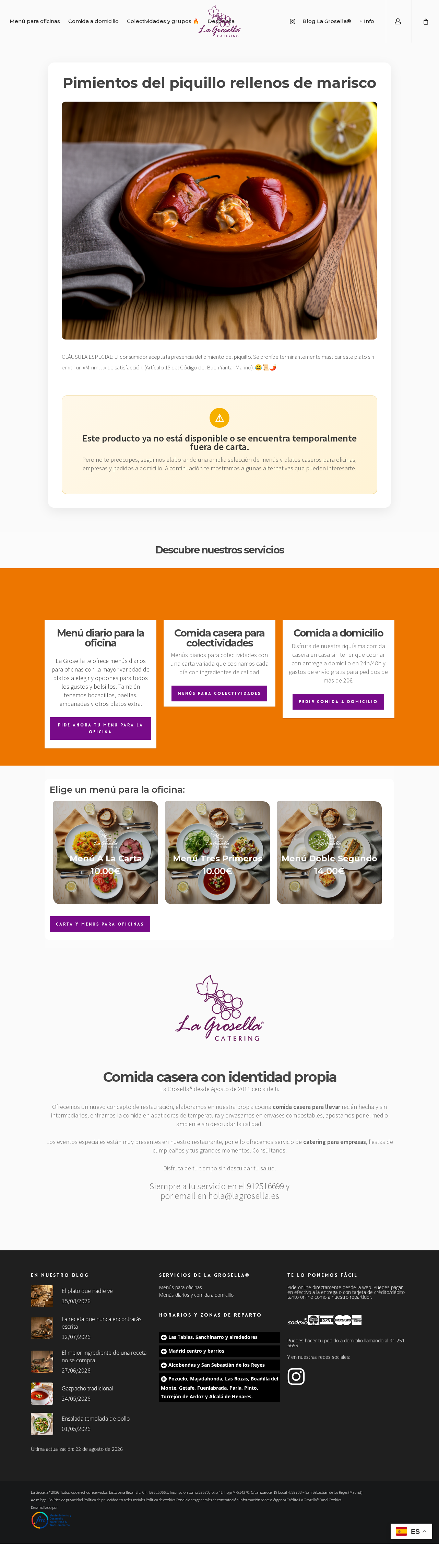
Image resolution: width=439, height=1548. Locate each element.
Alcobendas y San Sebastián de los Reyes (216, 1365)
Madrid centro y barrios (196, 1351)
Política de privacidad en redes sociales (114, 1499)
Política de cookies (160, 1499)
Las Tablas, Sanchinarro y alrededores (213, 1337)
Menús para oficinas (180, 1287)
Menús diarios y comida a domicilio (196, 1295)
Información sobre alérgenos (262, 1499)
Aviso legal (39, 1499)
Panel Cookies (330, 1499)
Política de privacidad (65, 1499)
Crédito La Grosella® (303, 1499)
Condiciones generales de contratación (207, 1499)
